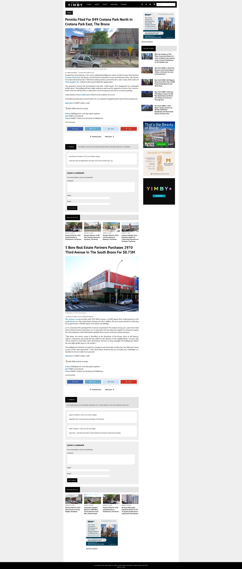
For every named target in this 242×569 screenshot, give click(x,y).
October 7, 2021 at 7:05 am (82, 429)
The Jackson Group (73, 319)
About (97, 4)
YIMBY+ (89, 4)
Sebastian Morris (88, 316)
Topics (104, 4)
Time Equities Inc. (72, 82)
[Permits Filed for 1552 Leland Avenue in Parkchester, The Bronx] (73, 230)
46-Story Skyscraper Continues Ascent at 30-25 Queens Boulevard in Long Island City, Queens (130, 510)
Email (69, 201)
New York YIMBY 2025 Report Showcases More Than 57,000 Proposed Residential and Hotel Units (165, 83)
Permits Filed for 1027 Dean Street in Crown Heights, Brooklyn (72, 509)
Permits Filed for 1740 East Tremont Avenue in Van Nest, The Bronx (92, 237)
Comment (70, 181)
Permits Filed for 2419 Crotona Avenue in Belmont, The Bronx (110, 237)
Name (69, 195)
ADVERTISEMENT (92, 549)
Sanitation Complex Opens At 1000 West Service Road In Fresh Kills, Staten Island (91, 510)
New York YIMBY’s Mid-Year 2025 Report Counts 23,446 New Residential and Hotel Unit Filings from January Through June (164, 96)
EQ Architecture (84, 95)
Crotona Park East (72, 77)
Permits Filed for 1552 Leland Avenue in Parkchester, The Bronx (73, 237)
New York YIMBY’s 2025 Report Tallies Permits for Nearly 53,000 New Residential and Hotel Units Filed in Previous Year (164, 110)
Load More (102, 556)
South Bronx (70, 321)
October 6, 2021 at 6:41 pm (83, 415)
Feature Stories (148, 48)
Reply (98, 156)
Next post (108, 136)
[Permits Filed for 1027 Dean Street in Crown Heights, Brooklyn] (73, 503)
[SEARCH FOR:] (165, 4)
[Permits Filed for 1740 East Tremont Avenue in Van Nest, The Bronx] (92, 230)
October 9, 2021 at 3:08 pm (86, 156)
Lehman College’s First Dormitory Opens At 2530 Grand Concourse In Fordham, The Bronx (130, 238)
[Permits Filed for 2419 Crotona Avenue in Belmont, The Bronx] (111, 230)
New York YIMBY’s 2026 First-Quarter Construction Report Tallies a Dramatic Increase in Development (165, 71)
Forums (123, 4)
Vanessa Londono (72, 72)
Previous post (96, 136)
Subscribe (114, 4)
